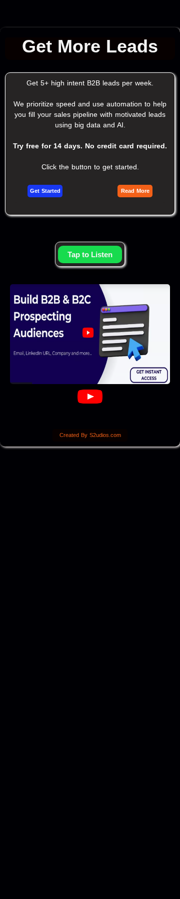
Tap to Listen (90, 254)
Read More (135, 191)
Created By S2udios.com (90, 435)
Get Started (45, 191)
